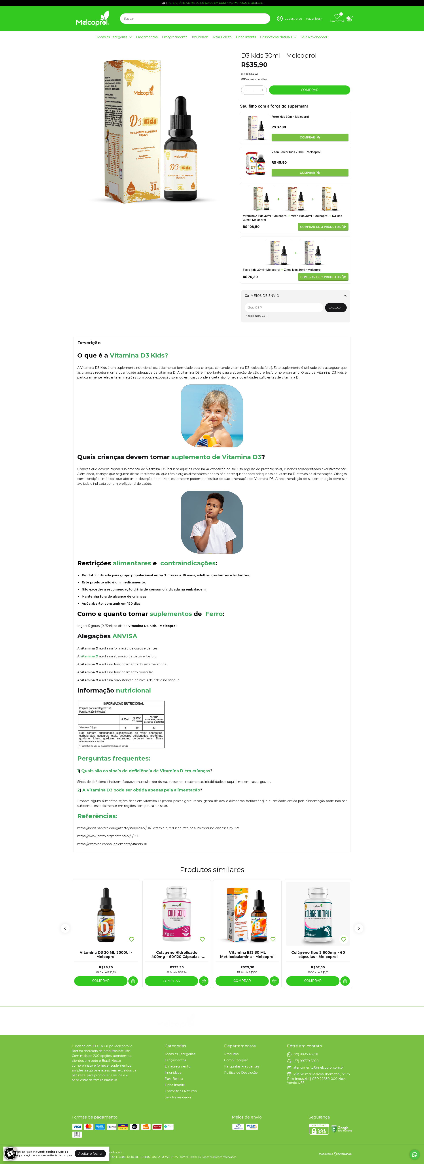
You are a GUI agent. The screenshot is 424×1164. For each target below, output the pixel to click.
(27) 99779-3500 (306, 1061)
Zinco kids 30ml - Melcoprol (302, 269)
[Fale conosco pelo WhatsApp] (415, 1155)
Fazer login (314, 18)
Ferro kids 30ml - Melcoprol (290, 116)
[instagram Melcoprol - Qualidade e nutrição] (235, 1021)
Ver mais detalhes (256, 79)
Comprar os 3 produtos (320, 227)
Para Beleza (222, 37)
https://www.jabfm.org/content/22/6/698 (108, 836)
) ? (145, 770)
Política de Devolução (241, 1073)
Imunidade (200, 37)
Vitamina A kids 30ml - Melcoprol (265, 216)
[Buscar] (264, 18)
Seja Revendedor (314, 37)
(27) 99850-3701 (305, 1054)
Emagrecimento (174, 37)
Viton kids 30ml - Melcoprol (309, 216)
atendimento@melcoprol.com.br (318, 1067)
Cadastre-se (293, 18)
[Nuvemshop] (335, 1155)
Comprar (307, 137)
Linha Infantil (246, 37)
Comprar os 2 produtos (320, 277)
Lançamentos (146, 37)
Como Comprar (236, 1060)
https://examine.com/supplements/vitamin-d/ (112, 844)
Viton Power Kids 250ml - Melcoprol (296, 152)
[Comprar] (133, 981)
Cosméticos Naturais (276, 37)
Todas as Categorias (112, 37)
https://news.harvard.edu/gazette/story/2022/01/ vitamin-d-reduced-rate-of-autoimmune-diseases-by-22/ (158, 828)
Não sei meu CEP (256, 315)
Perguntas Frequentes (241, 1066)
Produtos (231, 1054)
